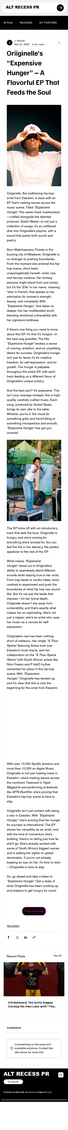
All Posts (8, 22)
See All (57, 955)
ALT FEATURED (48, 22)
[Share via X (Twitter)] (17, 937)
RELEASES (26, 22)
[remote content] (34, 726)
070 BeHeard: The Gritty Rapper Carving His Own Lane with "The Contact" (31, 1004)
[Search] (61, 1075)
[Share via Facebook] (8, 937)
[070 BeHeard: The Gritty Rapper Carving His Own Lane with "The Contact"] (34, 979)
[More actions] (59, 43)
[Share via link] (34, 937)
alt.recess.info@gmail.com (27, 1092)
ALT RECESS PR (22, 7)
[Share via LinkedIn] (25, 937)
